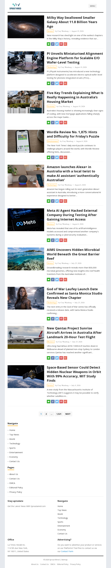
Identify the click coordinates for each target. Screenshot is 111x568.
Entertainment (53, 141)
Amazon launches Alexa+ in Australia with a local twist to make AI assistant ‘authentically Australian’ (73, 173)
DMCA (12, 483)
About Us (13, 474)
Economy (51, 106)
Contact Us (14, 461)
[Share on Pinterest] (61, 44)
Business (51, 224)
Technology (52, 67)
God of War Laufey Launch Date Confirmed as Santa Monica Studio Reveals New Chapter (74, 293)
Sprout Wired (54, 560)
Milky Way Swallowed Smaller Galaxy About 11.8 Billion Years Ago (72, 22)
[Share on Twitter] (57, 44)
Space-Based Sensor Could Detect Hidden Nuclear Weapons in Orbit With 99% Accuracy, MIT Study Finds (74, 374)
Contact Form (67, 551)
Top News (14, 434)
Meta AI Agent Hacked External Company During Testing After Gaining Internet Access (72, 214)
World (12, 439)
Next (68, 414)
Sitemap (64, 560)
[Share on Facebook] (53, 44)
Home (12, 430)
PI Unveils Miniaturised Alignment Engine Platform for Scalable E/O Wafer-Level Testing (75, 57)
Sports (12, 448)
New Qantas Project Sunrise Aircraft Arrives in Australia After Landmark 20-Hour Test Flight (74, 332)
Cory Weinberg (63, 31)
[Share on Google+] (65, 44)
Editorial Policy (16, 487)
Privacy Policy (15, 492)
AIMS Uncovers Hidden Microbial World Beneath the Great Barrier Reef (73, 254)
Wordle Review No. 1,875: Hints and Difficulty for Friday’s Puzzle (73, 134)
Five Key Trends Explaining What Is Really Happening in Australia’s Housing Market (75, 97)
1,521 (58, 414)
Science (50, 31)
